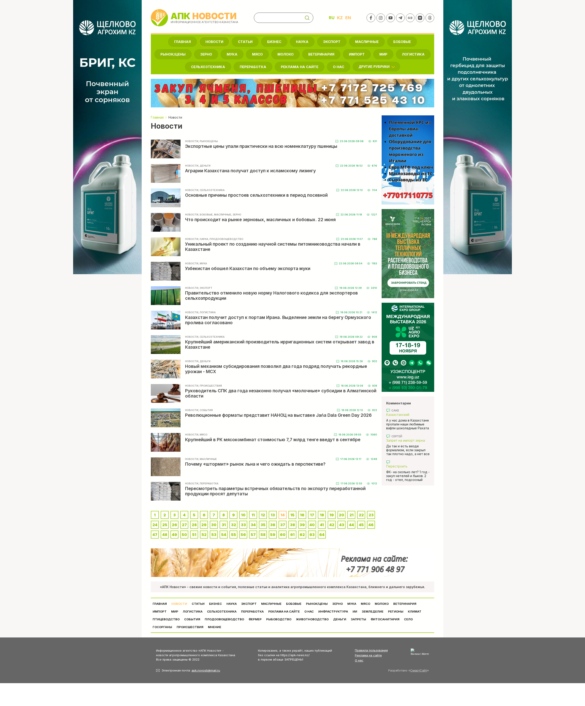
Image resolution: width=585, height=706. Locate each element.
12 (263, 515)
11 (253, 515)
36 (272, 525)
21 (351, 515)
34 (253, 525)
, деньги (204, 165)
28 (194, 525)
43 (341, 525)
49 (174, 534)
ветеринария (321, 54)
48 (164, 534)
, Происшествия (210, 385)
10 (243, 515)
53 (213, 534)
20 (341, 515)
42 (331, 525)
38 (292, 525)
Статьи (245, 42)
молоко (285, 54)
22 (361, 515)
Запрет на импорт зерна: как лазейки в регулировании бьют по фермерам (405, 440)
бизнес (274, 42)
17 (312, 515)
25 (164, 525)
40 (312, 525)
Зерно (206, 54)
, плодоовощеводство (225, 239)
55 (233, 534)
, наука (203, 239)
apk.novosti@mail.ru (205, 670)
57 (253, 534)
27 (184, 525)
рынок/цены (173, 54)
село (408, 619)
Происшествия (190, 627)
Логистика (413, 54)
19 (332, 515)
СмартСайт (418, 670)
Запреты (358, 619)
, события (205, 410)
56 (243, 534)
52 (204, 534)
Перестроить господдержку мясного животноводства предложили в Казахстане (407, 466)
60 (282, 534)
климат (414, 611)
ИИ (355, 611)
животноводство (312, 619)
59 (272, 534)
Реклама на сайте (299, 67)
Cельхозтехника (208, 67)
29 (204, 525)
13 (273, 515)
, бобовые (205, 214)
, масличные (222, 214)
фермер (255, 619)
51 (194, 534)
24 (154, 525)
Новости (214, 42)
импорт (357, 54)
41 (322, 525)
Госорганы (162, 627)
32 (233, 525)
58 (263, 534)
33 (243, 525)
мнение (214, 627)
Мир (383, 54)
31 (224, 525)
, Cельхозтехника (211, 190)
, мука (202, 263)
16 (302, 515)
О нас (359, 660)
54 (223, 534)
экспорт (331, 42)
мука (232, 54)
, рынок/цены (208, 141)
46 (371, 525)
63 (312, 534)
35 (263, 525)
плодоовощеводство (224, 619)
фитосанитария (385, 619)
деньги (339, 619)
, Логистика (207, 312)
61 (292, 534)
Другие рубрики (374, 67)
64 (321, 534)
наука (302, 42)
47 (154, 534)
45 (361, 525)
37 (282, 525)
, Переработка (208, 483)
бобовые (402, 42)
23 (371, 515)
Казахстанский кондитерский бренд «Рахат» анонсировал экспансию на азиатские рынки (405, 415)
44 (351, 525)
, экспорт (205, 287)
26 (174, 525)
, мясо (202, 434)
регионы (395, 611)
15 (292, 515)
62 (302, 534)
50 (184, 534)
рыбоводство (278, 619)
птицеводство (166, 619)
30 (213, 525)
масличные (367, 42)
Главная (182, 42)
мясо (257, 54)
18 (322, 515)
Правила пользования (371, 650)
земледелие (372, 611)
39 (302, 525)
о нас (338, 67)
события (192, 619)
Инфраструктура (333, 611)
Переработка (253, 67)
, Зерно (236, 214)
